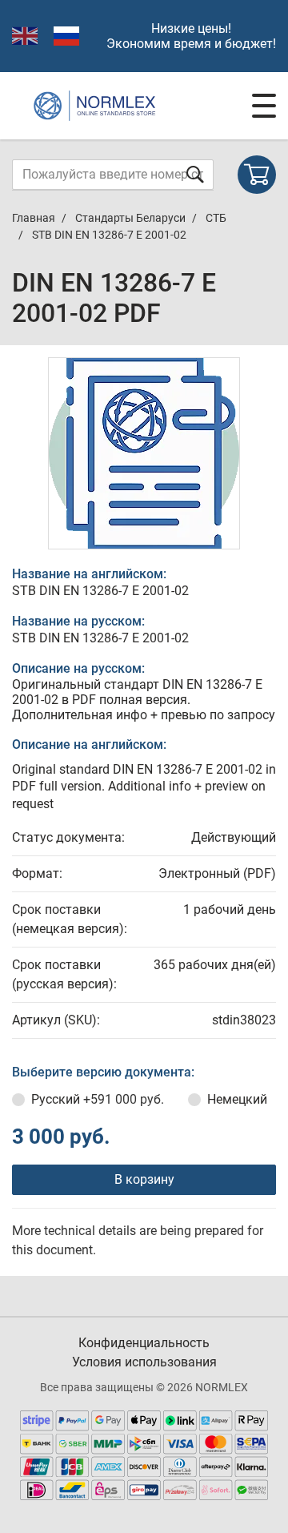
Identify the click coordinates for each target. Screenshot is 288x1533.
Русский (97, 1099)
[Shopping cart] (257, 174)
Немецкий (237, 1099)
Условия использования (144, 1362)
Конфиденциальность (144, 1342)
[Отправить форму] (195, 174)
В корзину (144, 1179)
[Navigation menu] (264, 106)
